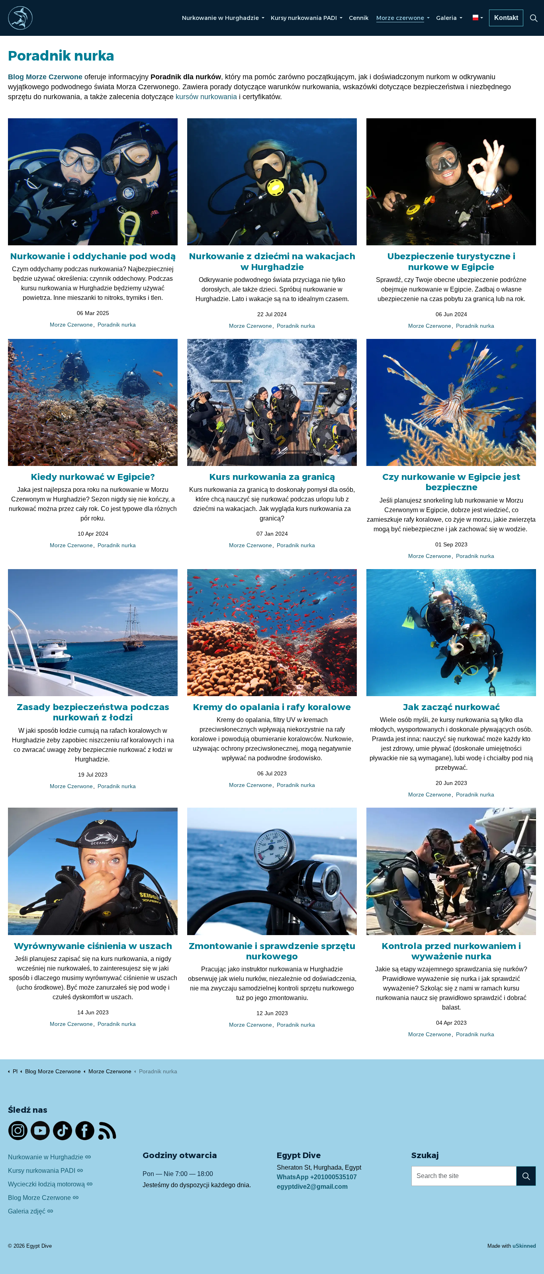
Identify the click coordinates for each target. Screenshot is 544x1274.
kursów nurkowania (206, 97)
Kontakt (506, 17)
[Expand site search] (533, 18)
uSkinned (524, 1246)
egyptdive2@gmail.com (312, 1186)
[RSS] (107, 1131)
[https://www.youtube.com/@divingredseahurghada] (40, 1131)
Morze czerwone (400, 18)
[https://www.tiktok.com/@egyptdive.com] (62, 1131)
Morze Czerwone (71, 325)
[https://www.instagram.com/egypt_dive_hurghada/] (18, 1131)
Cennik (358, 18)
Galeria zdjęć (26, 1211)
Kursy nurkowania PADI (304, 18)
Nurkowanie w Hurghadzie (220, 18)
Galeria (446, 18)
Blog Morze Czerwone (39, 1197)
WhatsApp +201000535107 (317, 1177)
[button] (526, 1176)
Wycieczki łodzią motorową (46, 1184)
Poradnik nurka (117, 325)
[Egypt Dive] (20, 18)
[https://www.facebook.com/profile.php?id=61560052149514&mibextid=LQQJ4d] (85, 1131)
